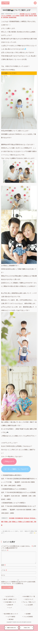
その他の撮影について (10, 602)
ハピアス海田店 (15, 15)
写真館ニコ (15, 521)
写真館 (26, 15)
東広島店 (11, 619)
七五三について (29, 599)
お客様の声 (10, 605)
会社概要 (28, 613)
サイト (3, 575)
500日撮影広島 (19, 518)
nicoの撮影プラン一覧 (29, 596)
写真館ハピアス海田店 (24, 521)
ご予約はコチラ (8, 461)
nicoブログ (27, 13)
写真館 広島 (7, 521)
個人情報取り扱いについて (11, 613)
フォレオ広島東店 (28, 616)
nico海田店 (33, 13)
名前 (3, 565)
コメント (4, 550)
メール (4, 570)
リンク (10, 607)
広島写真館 (5, 17)
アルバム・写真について (29, 602)
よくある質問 (29, 605)
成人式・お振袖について (10, 599)
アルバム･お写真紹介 (6, 15)
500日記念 (26, 518)
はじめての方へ (10, 596)
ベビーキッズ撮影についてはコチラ (15, 469)
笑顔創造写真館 (12, 17)
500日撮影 (22, 13)
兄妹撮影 (22, 15)
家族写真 (31, 15)
